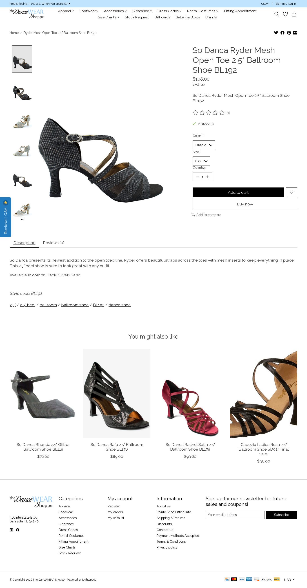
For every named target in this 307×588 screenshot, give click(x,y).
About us (164, 506)
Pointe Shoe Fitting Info (174, 512)
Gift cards (162, 17)
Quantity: (199, 167)
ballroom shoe (75, 304)
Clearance (66, 524)
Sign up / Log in (286, 3)
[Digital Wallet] (266, 579)
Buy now (245, 204)
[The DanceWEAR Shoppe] (27, 14)
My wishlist (116, 518)
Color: (198, 136)
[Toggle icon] (277, 14)
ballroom (48, 304)
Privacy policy (167, 547)
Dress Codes (68, 530)
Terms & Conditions (171, 541)
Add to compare (208, 215)
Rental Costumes (71, 535)
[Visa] (242, 579)
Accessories (68, 518)
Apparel (65, 506)
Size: (197, 152)
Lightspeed (89, 579)
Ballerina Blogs (188, 17)
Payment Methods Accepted (178, 535)
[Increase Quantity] (207, 177)
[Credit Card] (227, 579)
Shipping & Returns (171, 518)
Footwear (66, 512)
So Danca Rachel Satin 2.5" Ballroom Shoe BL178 (190, 446)
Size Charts (67, 547)
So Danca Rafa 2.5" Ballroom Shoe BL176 (117, 446)
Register (114, 506)
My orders (115, 512)
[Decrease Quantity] (197, 177)
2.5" (13, 304)
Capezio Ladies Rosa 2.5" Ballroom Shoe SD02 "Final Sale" (264, 449)
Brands (211, 17)
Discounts (164, 524)
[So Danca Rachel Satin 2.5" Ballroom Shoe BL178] (190, 393)
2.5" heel (27, 304)
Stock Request (137, 17)
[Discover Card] (257, 579)
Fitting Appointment (240, 11)
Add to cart (238, 192)
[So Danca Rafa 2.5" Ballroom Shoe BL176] (116, 393)
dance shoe (120, 304)
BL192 (98, 304)
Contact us (165, 530)
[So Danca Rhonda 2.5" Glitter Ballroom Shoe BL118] (43, 393)
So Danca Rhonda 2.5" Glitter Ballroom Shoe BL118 (43, 446)
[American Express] (249, 579)
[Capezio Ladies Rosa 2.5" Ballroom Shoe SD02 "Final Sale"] (263, 393)
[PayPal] (277, 579)
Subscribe (281, 515)
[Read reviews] (209, 113)
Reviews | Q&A (5, 220)
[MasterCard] (234, 579)
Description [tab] (24, 242)
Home (14, 33)
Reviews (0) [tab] (53, 242)
